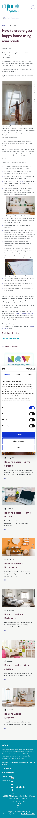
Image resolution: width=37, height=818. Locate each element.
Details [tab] (18, 374)
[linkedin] (24, 787)
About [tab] (30, 374)
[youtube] (20, 787)
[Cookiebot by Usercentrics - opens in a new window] (26, 369)
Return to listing (11, 346)
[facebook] (12, 787)
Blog (3, 25)
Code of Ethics (7, 776)
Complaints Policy (8, 781)
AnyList (21, 181)
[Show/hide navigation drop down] (33, 7)
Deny (18, 447)
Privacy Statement (8, 772)
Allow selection (18, 441)
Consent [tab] (7, 374)
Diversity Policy (7, 768)
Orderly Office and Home (24, 313)
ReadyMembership (28, 814)
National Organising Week (11, 338)
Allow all (19, 434)
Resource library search (12, 18)
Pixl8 (28, 812)
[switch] (32, 413)
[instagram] (16, 787)
